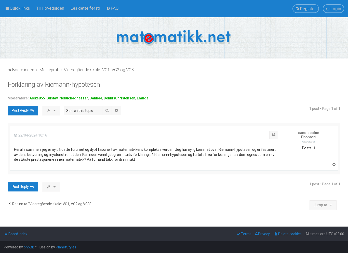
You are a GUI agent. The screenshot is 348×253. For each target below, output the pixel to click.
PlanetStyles (66, 247)
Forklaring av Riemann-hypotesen (54, 84)
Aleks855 (37, 98)
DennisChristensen (119, 98)
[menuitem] (50, 8)
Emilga (143, 98)
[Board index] (174, 38)
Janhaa (96, 98)
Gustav (52, 98)
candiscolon (308, 133)
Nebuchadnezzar (73, 98)
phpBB (29, 247)
